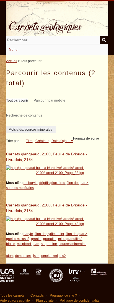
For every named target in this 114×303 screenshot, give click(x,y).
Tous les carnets (12, 295)
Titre (29, 141)
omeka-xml (49, 256)
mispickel (24, 244)
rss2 (62, 256)
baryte (28, 234)
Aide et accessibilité (15, 300)
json (36, 256)
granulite (49, 239)
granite (36, 239)
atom (10, 256)
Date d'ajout (60, 141)
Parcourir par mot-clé (49, 100)
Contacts (37, 295)
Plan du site (45, 300)
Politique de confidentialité (80, 300)
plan (36, 244)
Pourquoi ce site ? (63, 295)
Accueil (11, 61)
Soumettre (104, 40)
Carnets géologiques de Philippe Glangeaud (57, 23)
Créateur (42, 141)
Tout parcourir (17, 100)
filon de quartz (77, 183)
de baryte (31, 183)
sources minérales (20, 188)
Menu (13, 50)
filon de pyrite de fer (49, 234)
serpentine (49, 244)
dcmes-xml (23, 256)
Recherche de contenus (24, 115)
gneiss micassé (17, 239)
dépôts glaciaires (52, 183)
